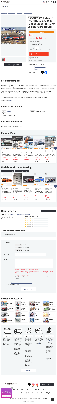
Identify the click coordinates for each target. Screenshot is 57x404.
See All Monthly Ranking (21, 171)
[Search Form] (51, 2)
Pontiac (9, 111)
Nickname (7, 254)
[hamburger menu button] (54, 2)
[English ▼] (44, 2)
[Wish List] (46, 2)
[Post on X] (42, 72)
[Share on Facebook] (45, 72)
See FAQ (28, 370)
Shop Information (22, 398)
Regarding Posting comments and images (20, 214)
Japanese (10, 100)
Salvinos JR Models (40, 67)
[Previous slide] (1, 148)
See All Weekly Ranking (7, 171)
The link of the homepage (35, 398)
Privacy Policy (13, 398)
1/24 (36, 69)
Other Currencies (32, 40)
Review (6, 259)
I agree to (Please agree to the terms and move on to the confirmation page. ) (29, 283)
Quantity (31, 48)
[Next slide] (55, 148)
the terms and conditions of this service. (21, 283)
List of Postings (48, 211)
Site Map (45, 398)
